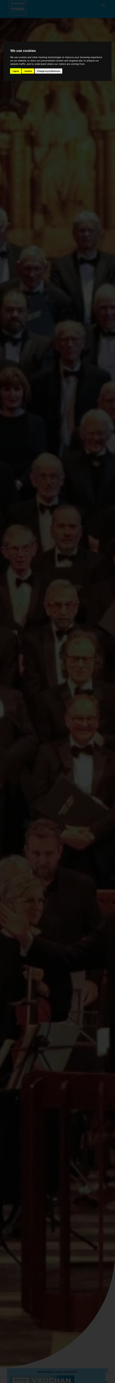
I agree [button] (15, 71)
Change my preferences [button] (48, 71)
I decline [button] (28, 71)
